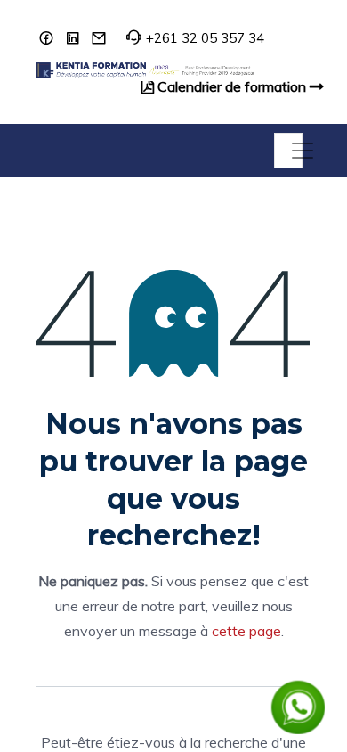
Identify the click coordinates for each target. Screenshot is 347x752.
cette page (246, 631)
